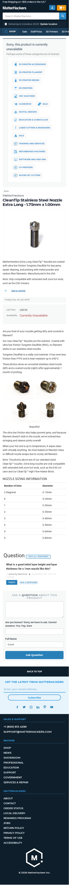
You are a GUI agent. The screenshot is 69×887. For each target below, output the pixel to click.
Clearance (25, 104)
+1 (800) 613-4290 (15, 726)
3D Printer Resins (29, 80)
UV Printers (26, 167)
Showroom (12, 757)
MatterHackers (13, 195)
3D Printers (52, 31)
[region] (34, 233)
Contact (10, 803)
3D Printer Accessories (32, 64)
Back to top (34, 671)
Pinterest (45, 707)
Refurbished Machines (32, 151)
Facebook (17, 707)
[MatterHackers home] (14, 8)
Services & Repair (16, 782)
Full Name (11, 638)
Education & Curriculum (33, 120)
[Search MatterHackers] (62, 16)
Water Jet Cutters (29, 175)
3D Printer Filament (30, 72)
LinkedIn (38, 707)
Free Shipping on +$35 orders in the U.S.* (24, 2)
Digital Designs (28, 112)
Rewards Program (17, 818)
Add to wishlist (18, 291)
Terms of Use (13, 837)
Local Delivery (14, 813)
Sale (24, 31)
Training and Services (31, 143)
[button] (34, 24)
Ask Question (34, 655)
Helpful (11, 582)
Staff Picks (36, 31)
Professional (13, 762)
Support (10, 772)
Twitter (24, 707)
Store (6, 191)
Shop (7, 747)
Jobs (7, 823)
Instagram (31, 707)
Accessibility (13, 842)
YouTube (52, 707)
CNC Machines (27, 96)
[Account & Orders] (52, 7)
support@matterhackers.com (28, 731)
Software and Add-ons (32, 159)
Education (11, 767)
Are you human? (31, 624)
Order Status (13, 808)
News (7, 752)
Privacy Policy (14, 833)
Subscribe (34, 697)
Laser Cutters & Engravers (34, 127)
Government (13, 777)
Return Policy (14, 828)
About (8, 798)
